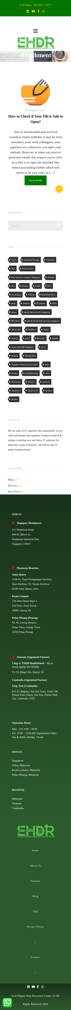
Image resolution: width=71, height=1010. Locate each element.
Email (37, 286)
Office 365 (15, 329)
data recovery (27, 268)
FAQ (35, 911)
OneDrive (32, 329)
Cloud (13, 260)
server (43, 347)
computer (50, 260)
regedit (55, 338)
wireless (48, 390)
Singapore (17, 760)
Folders (31, 295)
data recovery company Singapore (25, 277)
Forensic (35, 881)
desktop (51, 277)
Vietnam (16, 803)
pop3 (27, 338)
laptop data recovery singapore (37, 312)
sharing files (30, 356)
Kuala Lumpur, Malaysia (26, 770)
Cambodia (18, 808)
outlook (14, 338)
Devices (12, 485)
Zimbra (14, 399)
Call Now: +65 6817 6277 (35, 5)
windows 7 (15, 390)
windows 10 (33, 390)
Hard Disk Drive (48, 295)
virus (47, 373)
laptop (14, 312)
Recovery (41, 338)
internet (26, 303)
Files (49, 286)
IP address (40, 303)
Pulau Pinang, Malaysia (25, 774)
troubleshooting (31, 373)
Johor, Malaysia (21, 765)
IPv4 (54, 303)
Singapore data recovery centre (24, 364)
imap (13, 303)
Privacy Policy (35, 926)
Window (31, 382)
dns (12, 286)
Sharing (14, 356)
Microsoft (15, 321)
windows (46, 382)
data (13, 268)
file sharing (16, 295)
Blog (10, 479)
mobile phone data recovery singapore (43, 321)
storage (14, 373)
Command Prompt (31, 260)
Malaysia (17, 798)
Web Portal (15, 382)
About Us (35, 865)
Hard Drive (14, 491)
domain (24, 286)
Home (35, 850)
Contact (35, 957)
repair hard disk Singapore (22, 347)
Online (46, 329)
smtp (47, 364)
